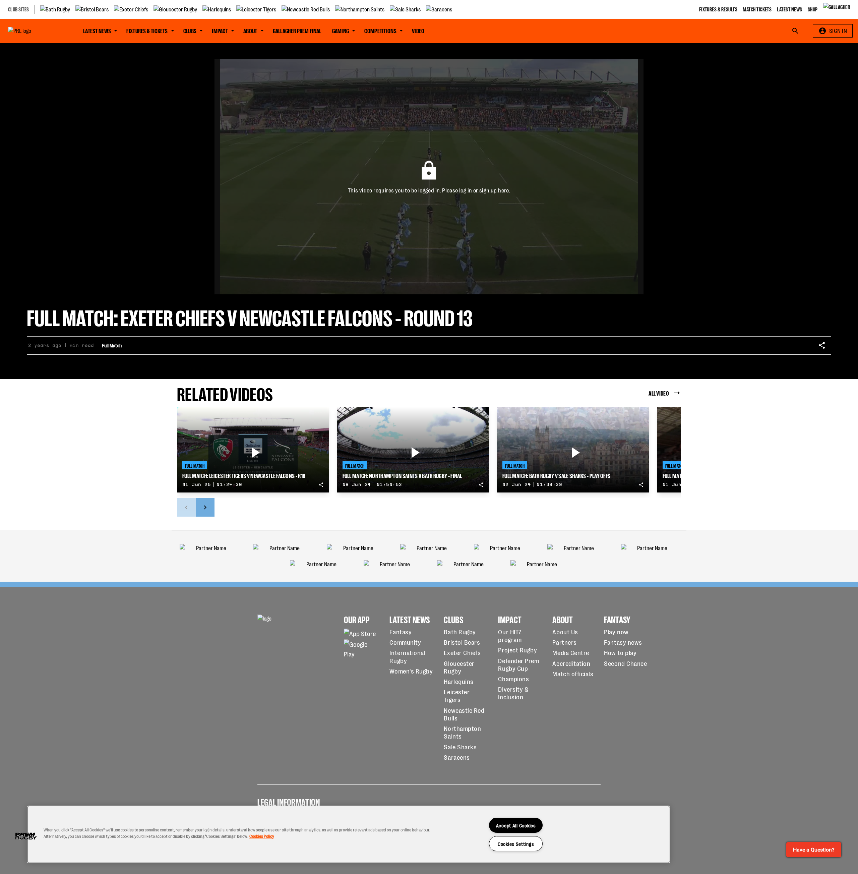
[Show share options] (821, 345)
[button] (26, 836)
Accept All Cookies (516, 825)
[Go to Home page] (35, 31)
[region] (348, 834)
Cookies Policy (261, 835)
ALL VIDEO (659, 393)
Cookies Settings (516, 844)
